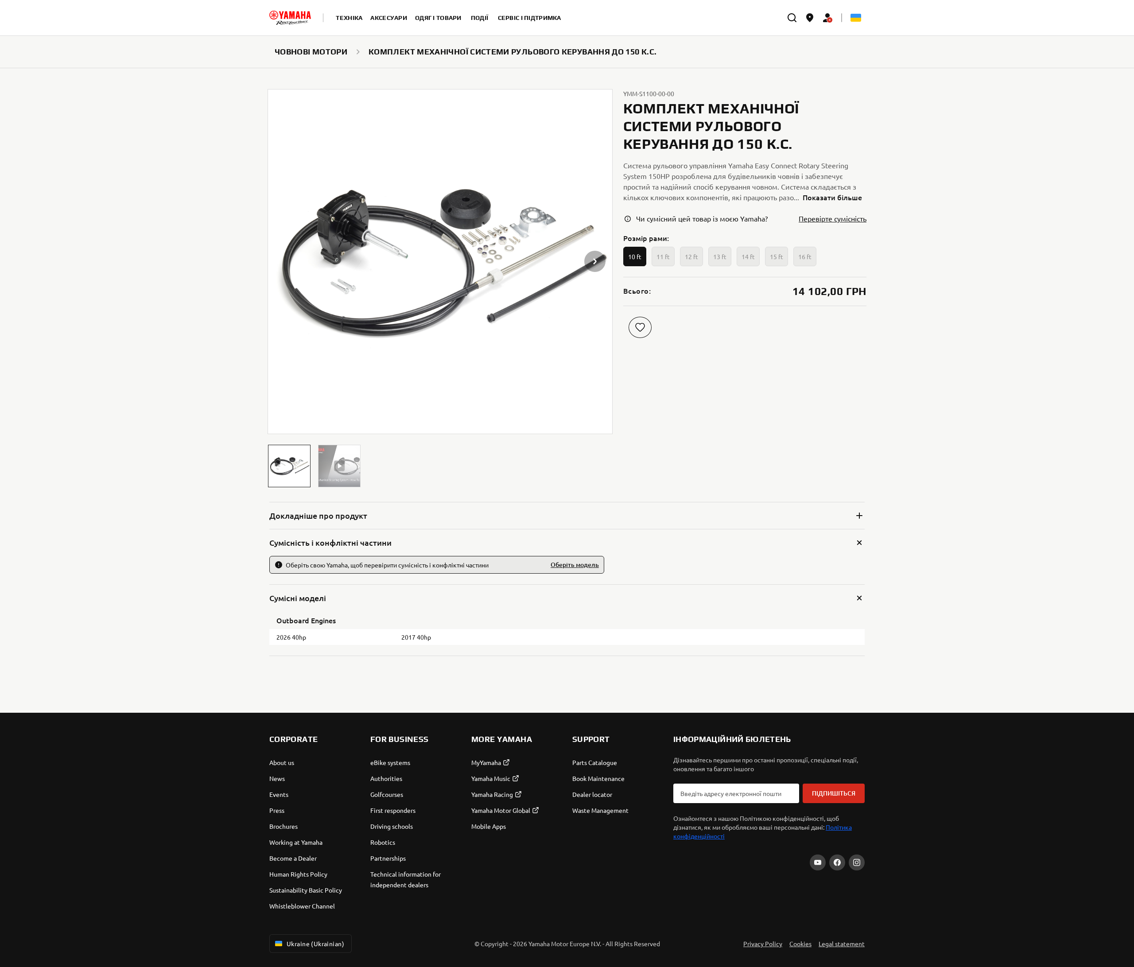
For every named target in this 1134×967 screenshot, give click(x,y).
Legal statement (842, 944)
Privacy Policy (762, 944)
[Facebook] (837, 862)
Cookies (800, 944)
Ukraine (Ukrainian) (315, 944)
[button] (289, 466)
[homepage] (290, 18)
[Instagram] (857, 862)
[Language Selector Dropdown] (856, 18)
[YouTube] (818, 862)
